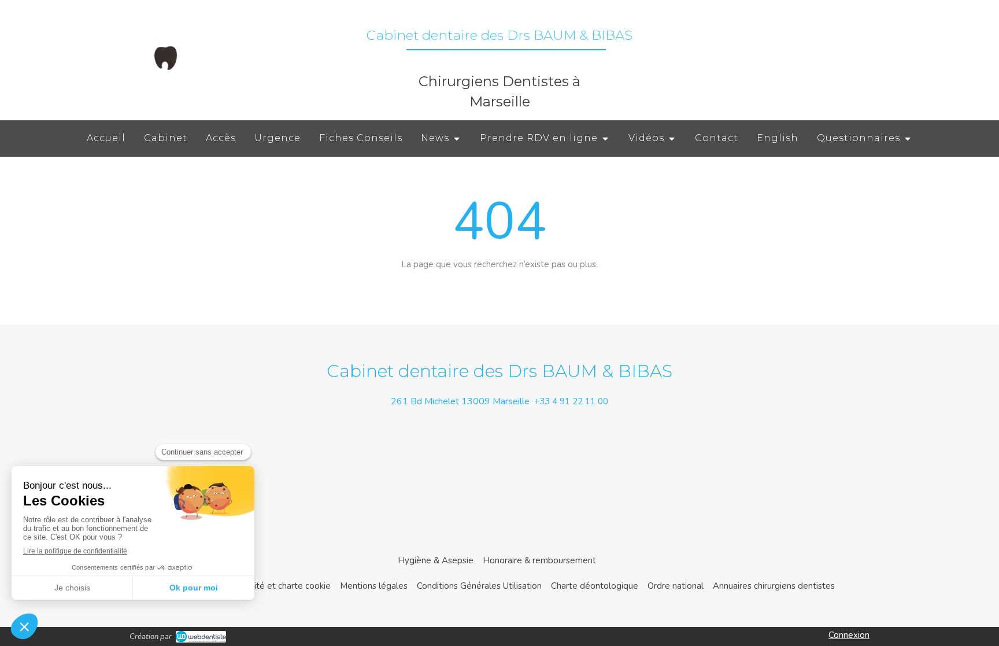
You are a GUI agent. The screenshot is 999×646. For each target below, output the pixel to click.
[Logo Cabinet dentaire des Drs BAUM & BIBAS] (165, 78)
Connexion (849, 635)
